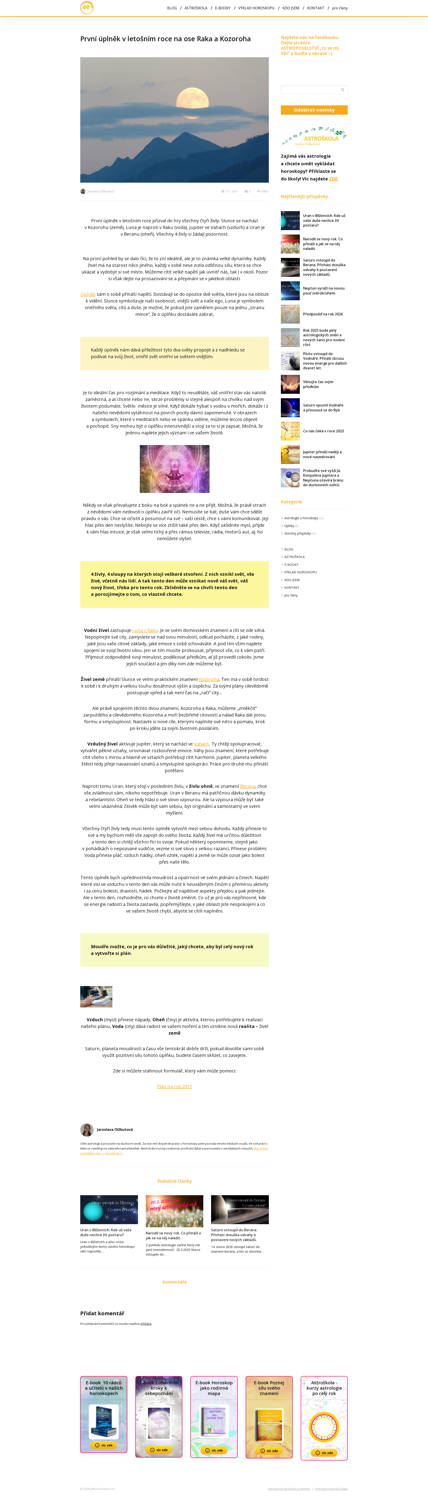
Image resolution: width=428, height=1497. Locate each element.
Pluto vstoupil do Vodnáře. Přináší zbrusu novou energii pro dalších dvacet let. (325, 361)
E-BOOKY (222, 8)
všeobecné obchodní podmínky (289, 1489)
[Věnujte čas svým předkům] (290, 384)
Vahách (201, 744)
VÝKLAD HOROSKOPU (256, 8)
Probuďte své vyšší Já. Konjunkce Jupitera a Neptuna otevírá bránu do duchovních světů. (323, 478)
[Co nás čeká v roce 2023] (290, 431)
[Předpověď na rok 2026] (290, 314)
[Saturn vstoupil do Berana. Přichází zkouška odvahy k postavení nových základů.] (240, 1209)
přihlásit (145, 1324)
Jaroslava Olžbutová (100, 191)
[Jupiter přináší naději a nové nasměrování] (290, 454)
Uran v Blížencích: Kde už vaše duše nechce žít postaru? (106, 1232)
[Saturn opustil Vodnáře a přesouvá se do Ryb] (290, 407)
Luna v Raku (145, 630)
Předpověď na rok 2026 (323, 314)
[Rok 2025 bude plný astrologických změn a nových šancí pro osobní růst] (290, 337)
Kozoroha (209, 679)
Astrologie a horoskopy (301, 518)
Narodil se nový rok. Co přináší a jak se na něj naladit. (173, 1235)
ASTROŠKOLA (196, 8)
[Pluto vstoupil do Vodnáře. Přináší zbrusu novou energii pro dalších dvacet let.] (290, 360)
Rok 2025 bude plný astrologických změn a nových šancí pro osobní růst (324, 337)
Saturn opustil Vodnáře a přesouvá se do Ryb (323, 408)
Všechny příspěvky (297, 533)
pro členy (340, 8)
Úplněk (88, 294)
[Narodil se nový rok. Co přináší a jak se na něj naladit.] (175, 1211)
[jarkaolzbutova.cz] (86, 8)
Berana (247, 786)
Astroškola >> (114, 1153)
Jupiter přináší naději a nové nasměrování (322, 454)
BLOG (172, 8)
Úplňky (289, 526)
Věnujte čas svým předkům (318, 384)
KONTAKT (315, 8)
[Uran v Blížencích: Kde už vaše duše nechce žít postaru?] (109, 1209)
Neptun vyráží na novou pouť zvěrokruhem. (324, 291)
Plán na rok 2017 (174, 1086)
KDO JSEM (290, 8)
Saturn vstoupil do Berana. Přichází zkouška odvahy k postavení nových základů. (234, 1234)
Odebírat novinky (314, 110)
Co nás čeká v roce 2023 (323, 431)
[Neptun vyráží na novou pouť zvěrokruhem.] (290, 290)
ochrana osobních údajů (331, 1489)
